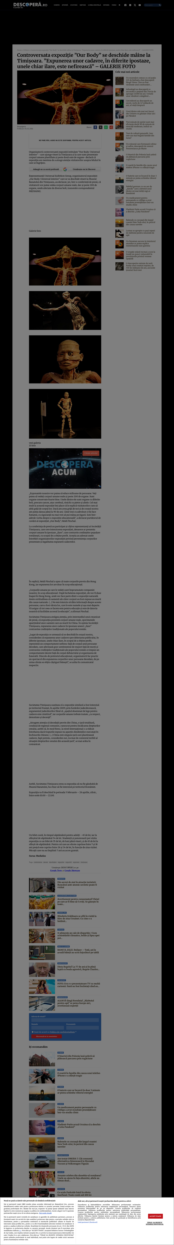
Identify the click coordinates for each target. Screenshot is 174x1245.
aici (20, 1230)
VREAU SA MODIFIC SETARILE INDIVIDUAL (154, 1223)
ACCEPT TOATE (155, 1216)
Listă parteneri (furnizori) (87, 1222)
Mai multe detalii (45, 1213)
